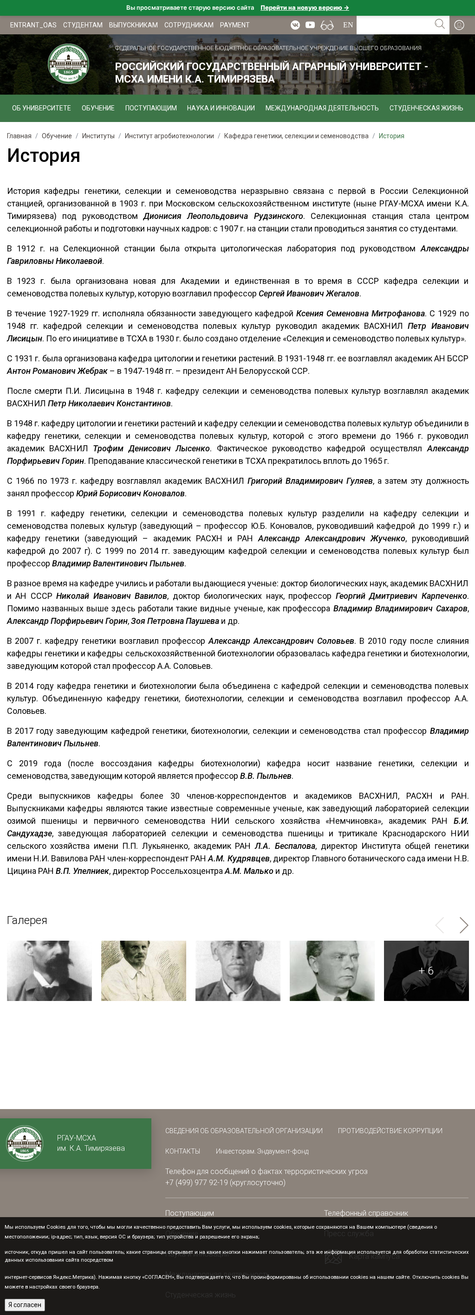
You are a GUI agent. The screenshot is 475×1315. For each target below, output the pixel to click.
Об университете (41, 108)
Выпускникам (133, 25)
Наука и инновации (221, 108)
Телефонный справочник (366, 1213)
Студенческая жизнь (426, 108)
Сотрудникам (189, 25)
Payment (235, 25)
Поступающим (151, 108)
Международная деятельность (322, 108)
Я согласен (24, 1305)
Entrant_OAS (33, 25)
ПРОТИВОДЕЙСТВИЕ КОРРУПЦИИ (390, 1131)
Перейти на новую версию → (304, 7)
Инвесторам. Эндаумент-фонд (262, 1151)
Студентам (83, 25)
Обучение (98, 108)
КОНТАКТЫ (182, 1151)
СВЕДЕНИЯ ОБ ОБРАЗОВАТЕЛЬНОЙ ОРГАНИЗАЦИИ (244, 1131)
